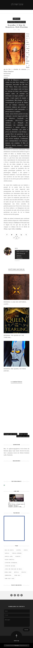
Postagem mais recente (10, 434)
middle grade (8, 572)
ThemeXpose (16, 645)
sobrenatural (8, 575)
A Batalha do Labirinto (19, 69)
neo (16, 248)
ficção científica (9, 559)
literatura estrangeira (16, 22)
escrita (26, 550)
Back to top (16, 640)
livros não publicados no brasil (13, 569)
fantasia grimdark (17, 553)
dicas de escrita (9, 550)
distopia (18, 550)
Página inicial (23, 434)
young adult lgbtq (9, 578)
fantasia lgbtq (9, 556)
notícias (16, 572)
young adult (17, 575)
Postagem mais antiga (23, 436)
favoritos (17, 556)
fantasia (16, 18)
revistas (24, 572)
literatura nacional (10, 565)
